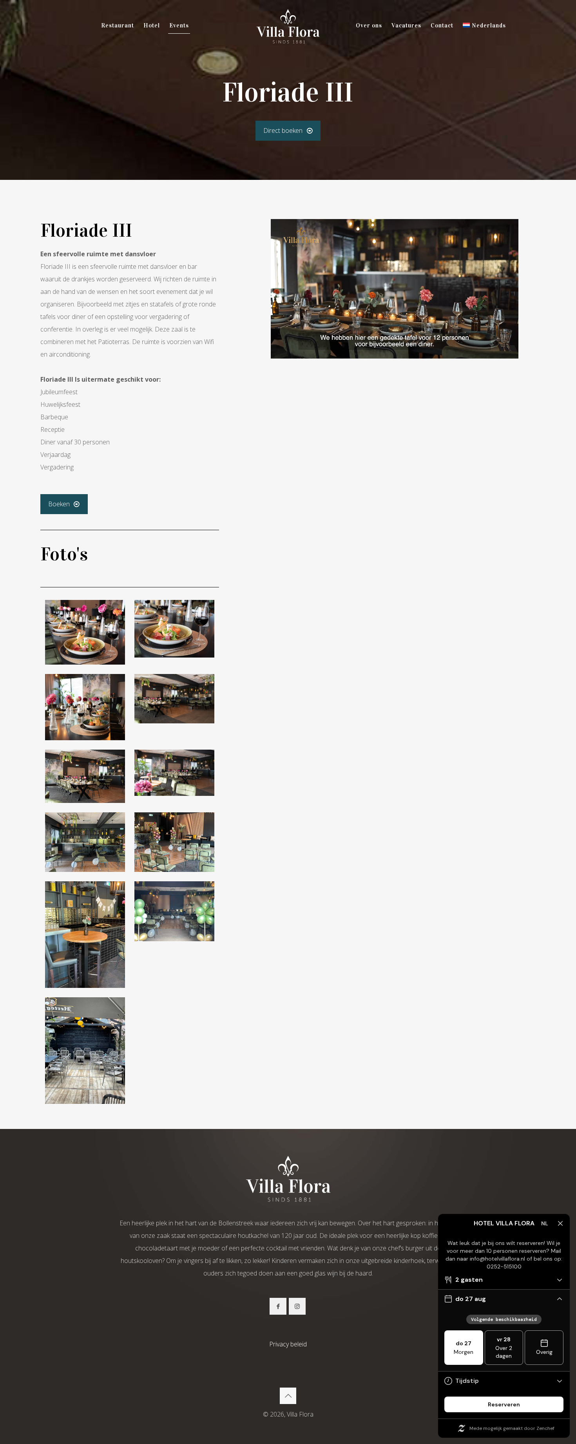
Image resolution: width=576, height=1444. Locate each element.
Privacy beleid (288, 1344)
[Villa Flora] (288, 25)
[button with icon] (278, 1306)
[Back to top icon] (288, 1396)
